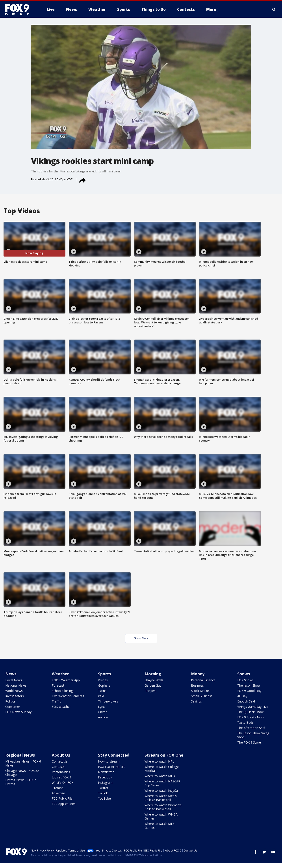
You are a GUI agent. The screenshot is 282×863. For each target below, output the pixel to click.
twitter (264, 851)
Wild (101, 696)
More (211, 9)
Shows (243, 673)
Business (197, 685)
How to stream (109, 761)
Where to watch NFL (159, 761)
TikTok (103, 793)
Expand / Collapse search (274, 9)
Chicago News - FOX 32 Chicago (22, 773)
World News (14, 691)
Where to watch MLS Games (159, 825)
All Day (242, 696)
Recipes (150, 691)
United (102, 712)
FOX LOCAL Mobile (111, 767)
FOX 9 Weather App (66, 680)
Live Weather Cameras (68, 696)
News (10, 673)
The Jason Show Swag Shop (253, 735)
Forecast (58, 685)
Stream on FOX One (164, 755)
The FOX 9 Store (249, 742)
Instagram (105, 782)
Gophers (104, 685)
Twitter (103, 788)
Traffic (56, 701)
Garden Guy (153, 685)
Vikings (103, 680)
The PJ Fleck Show (250, 712)
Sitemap (57, 788)
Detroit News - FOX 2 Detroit (20, 782)
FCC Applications (64, 804)
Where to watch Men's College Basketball (161, 798)
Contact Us (60, 761)
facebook (255, 851)
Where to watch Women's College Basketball (163, 807)
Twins (102, 691)
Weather (60, 673)
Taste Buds (245, 722)
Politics (10, 701)
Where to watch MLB (160, 776)
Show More (141, 638)
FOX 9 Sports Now (250, 717)
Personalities (61, 772)
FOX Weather (61, 706)
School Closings (63, 691)
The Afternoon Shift (251, 728)
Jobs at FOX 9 (61, 777)
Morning (153, 673)
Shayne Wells (154, 680)
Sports (104, 673)
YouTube (104, 798)
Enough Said (246, 701)
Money (197, 673)
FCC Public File (62, 798)
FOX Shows (245, 680)
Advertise (58, 793)
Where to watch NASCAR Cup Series (162, 783)
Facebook (105, 777)
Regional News (20, 755)
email (273, 851)
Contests (58, 767)
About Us (61, 755)
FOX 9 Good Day (249, 691)
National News (15, 685)
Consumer (12, 706)
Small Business (201, 696)
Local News (13, 680)
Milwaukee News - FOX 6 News (23, 763)
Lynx (101, 706)
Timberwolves (108, 701)
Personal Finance (203, 680)
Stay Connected (113, 755)
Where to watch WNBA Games (161, 816)
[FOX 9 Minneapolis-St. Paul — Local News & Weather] (19, 9)
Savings (196, 701)
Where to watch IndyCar (162, 790)
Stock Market (200, 691)
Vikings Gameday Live (252, 706)
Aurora (103, 717)
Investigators (14, 696)
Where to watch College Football (162, 769)
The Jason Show (248, 685)
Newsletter (106, 772)
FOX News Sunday (18, 712)
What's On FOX (62, 782)
